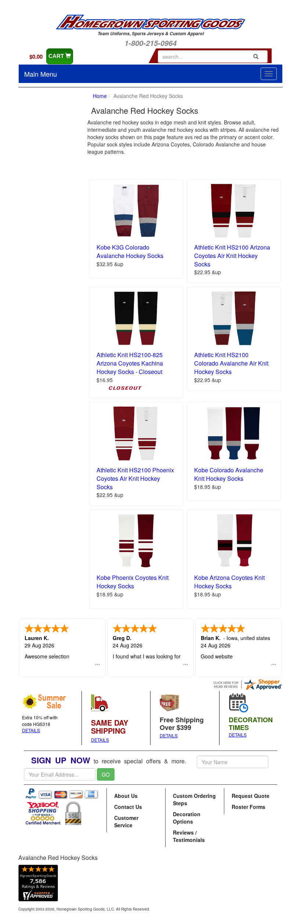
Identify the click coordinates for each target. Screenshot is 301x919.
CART (56, 56)
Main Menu (40, 74)
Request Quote (250, 795)
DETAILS (31, 730)
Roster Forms (248, 806)
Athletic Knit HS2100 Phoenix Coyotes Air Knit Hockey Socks (135, 478)
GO (106, 774)
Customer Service (126, 821)
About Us (126, 795)
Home (100, 95)
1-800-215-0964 (150, 43)
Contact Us (128, 806)
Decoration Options (186, 817)
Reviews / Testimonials (189, 836)
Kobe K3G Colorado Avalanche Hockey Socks (130, 251)
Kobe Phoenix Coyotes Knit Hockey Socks (132, 581)
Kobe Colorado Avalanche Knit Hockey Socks (228, 474)
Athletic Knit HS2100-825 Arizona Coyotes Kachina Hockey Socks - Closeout (130, 363)
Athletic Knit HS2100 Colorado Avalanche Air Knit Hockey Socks (231, 363)
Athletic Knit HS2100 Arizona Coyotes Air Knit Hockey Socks (232, 255)
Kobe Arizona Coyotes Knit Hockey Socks (229, 581)
